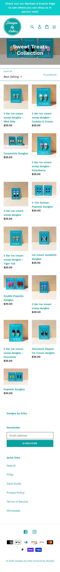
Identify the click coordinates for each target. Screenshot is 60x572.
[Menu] (54, 26)
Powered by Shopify (43, 561)
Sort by (8, 71)
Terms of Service (17, 501)
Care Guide (14, 483)
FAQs (10, 474)
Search (11, 465)
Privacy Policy (15, 492)
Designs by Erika (23, 561)
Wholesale (13, 510)
